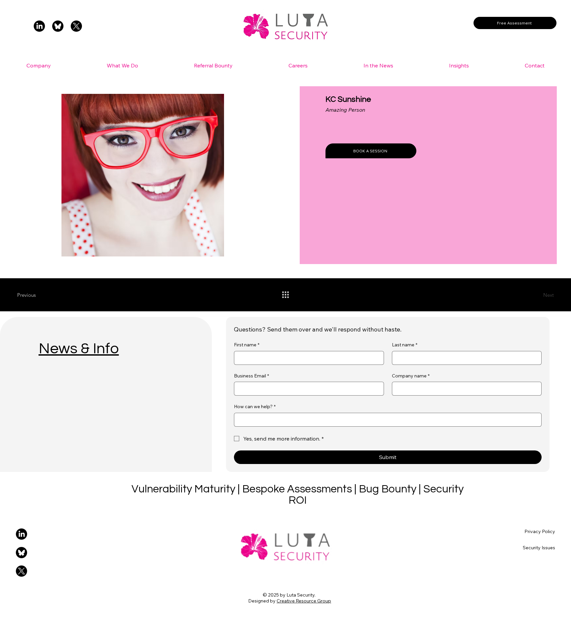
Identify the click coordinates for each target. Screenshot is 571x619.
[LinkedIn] (39, 26)
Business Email (251, 376)
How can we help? (255, 406)
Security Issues (539, 548)
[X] (76, 26)
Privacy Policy (539, 531)
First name (246, 345)
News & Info (79, 349)
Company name (411, 376)
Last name (404, 345)
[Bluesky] (57, 26)
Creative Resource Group (304, 601)
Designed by (262, 601)
